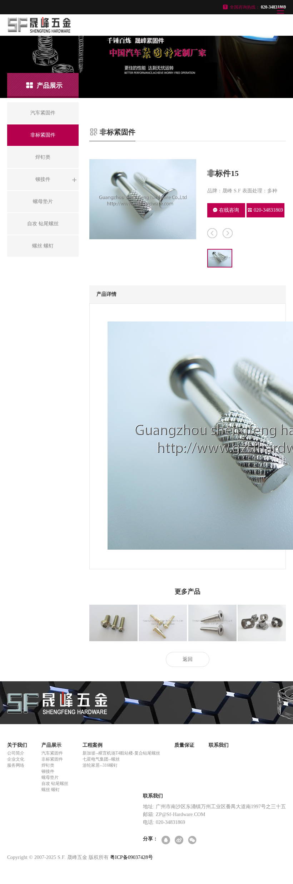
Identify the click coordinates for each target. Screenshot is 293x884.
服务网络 (15, 765)
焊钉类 (47, 765)
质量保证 (184, 745)
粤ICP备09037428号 (131, 857)
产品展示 (51, 745)
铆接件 (47, 771)
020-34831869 (268, 210)
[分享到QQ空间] (166, 840)
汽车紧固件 (52, 753)
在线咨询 (229, 210)
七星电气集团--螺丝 (101, 759)
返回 (188, 659)
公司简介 (15, 753)
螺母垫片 (50, 777)
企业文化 (15, 759)
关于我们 (17, 745)
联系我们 (219, 745)
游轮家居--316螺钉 (100, 765)
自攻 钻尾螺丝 (54, 783)
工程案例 (93, 745)
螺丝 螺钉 (50, 789)
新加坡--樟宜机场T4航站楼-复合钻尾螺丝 (121, 753)
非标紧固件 (52, 759)
